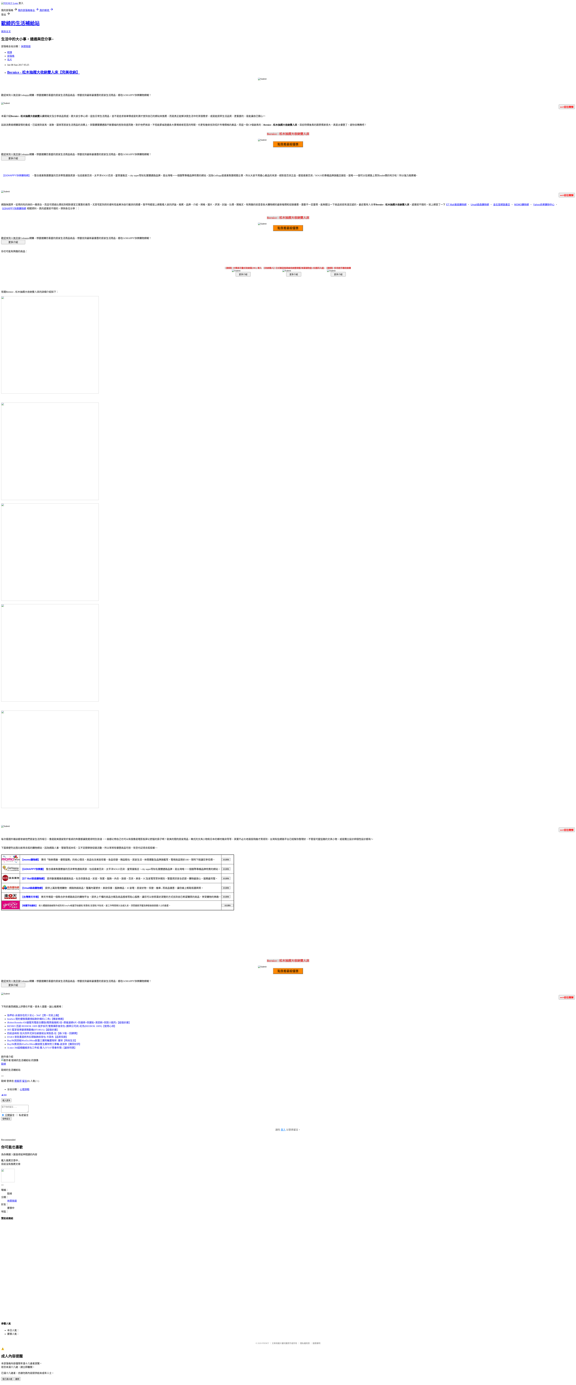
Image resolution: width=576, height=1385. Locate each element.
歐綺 (3, 1064)
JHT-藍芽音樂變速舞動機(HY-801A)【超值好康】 (33, 1029)
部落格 (10, 56)
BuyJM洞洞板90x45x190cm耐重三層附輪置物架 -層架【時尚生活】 (42, 1040)
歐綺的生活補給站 (20, 23)
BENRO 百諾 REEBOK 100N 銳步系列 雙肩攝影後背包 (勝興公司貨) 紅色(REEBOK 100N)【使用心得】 (61, 1026)
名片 (9, 59)
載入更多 (6, 1100)
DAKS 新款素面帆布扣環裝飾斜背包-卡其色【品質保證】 (37, 1037)
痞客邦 (18, 1081)
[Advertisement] (288, 1268)
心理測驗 (24, 1089)
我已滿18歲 (7, 1379)
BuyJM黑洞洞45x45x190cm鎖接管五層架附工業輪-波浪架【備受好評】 (44, 1044)
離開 (17, 1379)
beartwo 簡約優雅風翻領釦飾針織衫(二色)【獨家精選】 (36, 1019)
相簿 (9, 52)
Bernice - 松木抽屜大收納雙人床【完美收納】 (43, 72)
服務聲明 (316, 1343)
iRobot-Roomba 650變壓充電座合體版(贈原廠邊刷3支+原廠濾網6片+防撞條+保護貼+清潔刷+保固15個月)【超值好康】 (69, 1022)
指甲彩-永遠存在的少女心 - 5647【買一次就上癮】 (33, 1015)
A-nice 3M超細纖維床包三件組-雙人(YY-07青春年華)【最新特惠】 (42, 1047)
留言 (24, 1081)
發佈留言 (6, 1119)
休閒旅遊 (26, 46)
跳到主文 (6, 31)
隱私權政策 (305, 1343)
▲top (4, 1094)
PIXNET (265, 1343)
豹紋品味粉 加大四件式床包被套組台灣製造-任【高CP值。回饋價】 (43, 1033)
